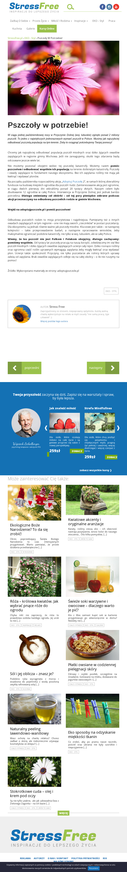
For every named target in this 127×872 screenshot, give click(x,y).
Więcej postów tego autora (54, 321)
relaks (38, 625)
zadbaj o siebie (19, 21)
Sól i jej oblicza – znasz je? (31, 673)
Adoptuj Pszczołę (72, 181)
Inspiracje (80, 21)
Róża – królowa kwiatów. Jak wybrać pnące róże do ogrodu (34, 605)
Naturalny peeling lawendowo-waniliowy (29, 731)
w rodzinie (28, 552)
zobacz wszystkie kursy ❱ (96, 470)
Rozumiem (93, 868)
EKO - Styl (111, 291)
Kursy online (46, 28)
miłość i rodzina (60, 21)
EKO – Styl (98, 21)
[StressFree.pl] (34, 7)
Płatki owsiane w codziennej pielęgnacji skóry (92, 666)
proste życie (40, 21)
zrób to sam (86, 539)
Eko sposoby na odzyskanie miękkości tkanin (91, 734)
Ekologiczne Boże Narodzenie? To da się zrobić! (29, 529)
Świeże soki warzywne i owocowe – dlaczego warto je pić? (91, 605)
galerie (30, 28)
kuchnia (17, 28)
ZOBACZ (77, 451)
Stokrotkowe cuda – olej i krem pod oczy (31, 793)
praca (112, 21)
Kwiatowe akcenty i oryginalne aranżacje (86, 521)
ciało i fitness (75, 625)
